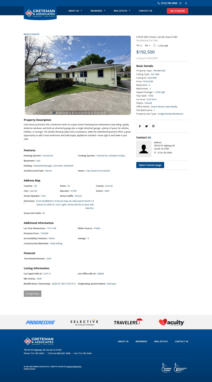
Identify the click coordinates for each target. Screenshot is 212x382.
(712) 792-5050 (164, 152)
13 (89, 113)
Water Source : (85, 228)
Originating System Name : (92, 284)
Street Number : (32, 196)
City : (26, 191)
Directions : (29, 202)
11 (82, 113)
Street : (100, 191)
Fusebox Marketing (73, 367)
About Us (74, 10)
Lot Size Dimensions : (35, 228)
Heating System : (33, 156)
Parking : (28, 166)
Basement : (30, 161)
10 (79, 113)
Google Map (32, 293)
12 (86, 113)
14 (92, 113)
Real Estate (120, 10)
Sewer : (82, 171)
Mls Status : (30, 279)
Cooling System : (87, 156)
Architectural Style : (34, 171)
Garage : (82, 238)
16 (98, 113)
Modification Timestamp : (37, 284)
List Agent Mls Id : (33, 274)
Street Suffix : (67, 196)
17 (102, 113)
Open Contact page (150, 165)
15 (95, 113)
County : (100, 186)
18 (105, 113)
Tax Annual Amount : (35, 258)
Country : (28, 186)
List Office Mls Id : (87, 274)
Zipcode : (65, 191)
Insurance (96, 10)
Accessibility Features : (36, 238)
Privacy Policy (29, 369)
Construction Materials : (36, 243)
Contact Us (145, 10)
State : (63, 186)
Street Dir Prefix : (33, 213)
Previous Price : (32, 233)
